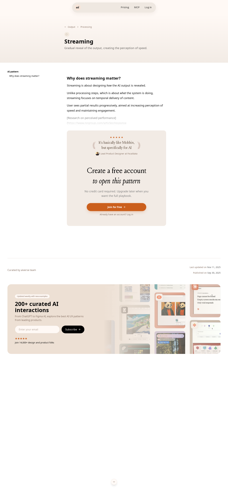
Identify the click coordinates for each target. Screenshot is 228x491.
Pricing (125, 7)
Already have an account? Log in (116, 214)
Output (71, 26)
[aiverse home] (77, 7)
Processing (86, 26)
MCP (136, 7)
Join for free (114, 207)
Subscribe (71, 329)
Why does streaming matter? (24, 75)
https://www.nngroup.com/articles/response (97, 123)
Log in (148, 7)
